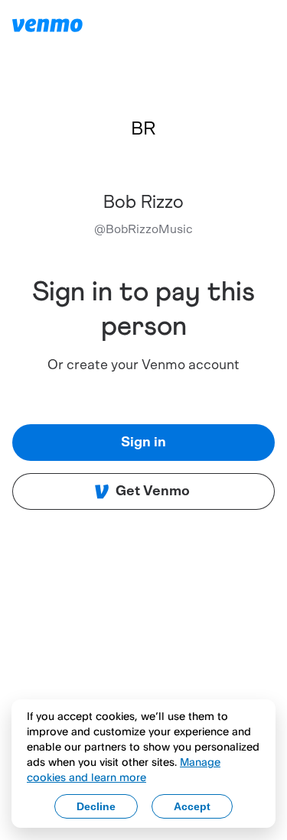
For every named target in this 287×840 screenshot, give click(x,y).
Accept (192, 806)
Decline (96, 806)
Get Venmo (153, 491)
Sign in (143, 442)
